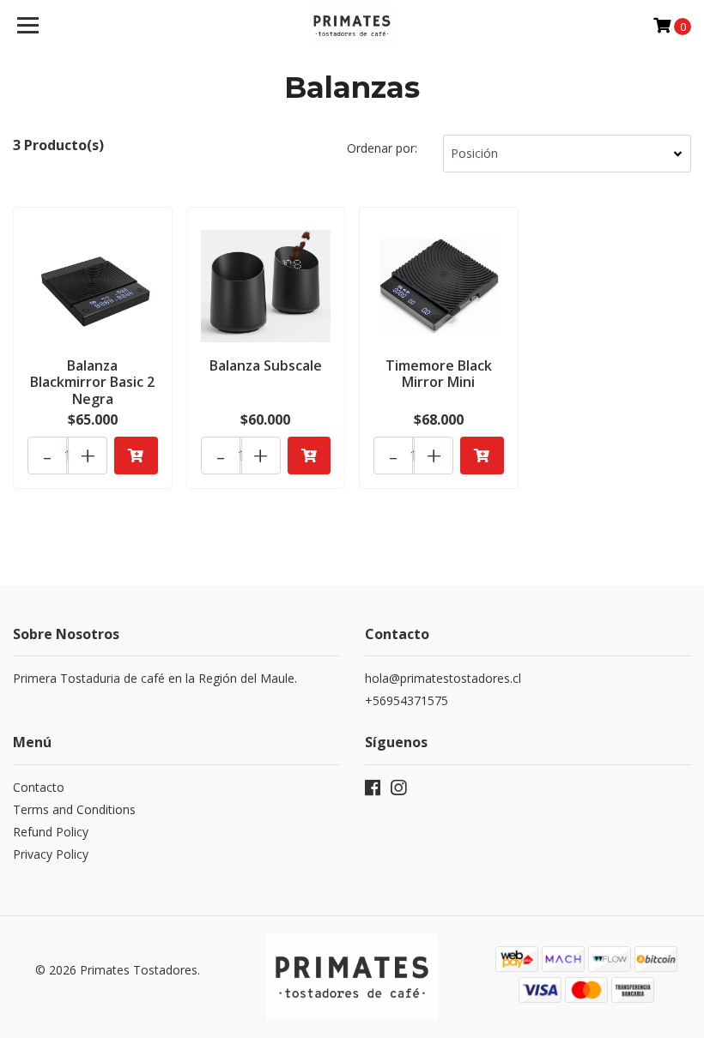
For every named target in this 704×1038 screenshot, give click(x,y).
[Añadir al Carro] (136, 455)
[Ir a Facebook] (372, 791)
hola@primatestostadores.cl (443, 678)
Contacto (38, 787)
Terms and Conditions (74, 809)
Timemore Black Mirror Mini (438, 373)
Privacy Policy (50, 854)
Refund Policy (50, 832)
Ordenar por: (382, 148)
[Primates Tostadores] (352, 25)
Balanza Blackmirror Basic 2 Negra (92, 381)
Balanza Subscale (265, 365)
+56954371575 (406, 700)
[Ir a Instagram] (398, 791)
